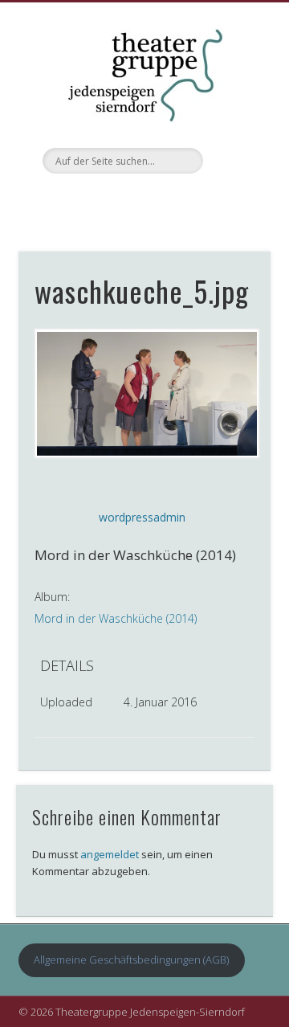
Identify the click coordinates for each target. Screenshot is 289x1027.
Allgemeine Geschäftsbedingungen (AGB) (131, 959)
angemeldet (109, 854)
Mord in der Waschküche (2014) (116, 618)
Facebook (142, 201)
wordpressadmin (142, 517)
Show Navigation (233, 144)
